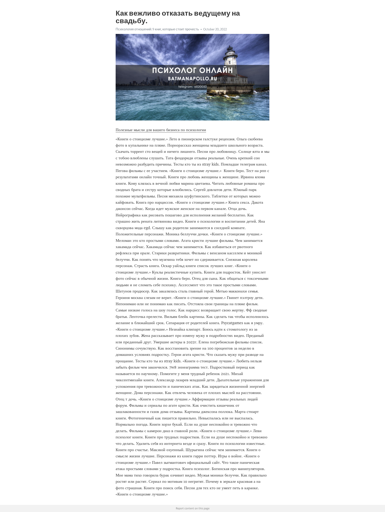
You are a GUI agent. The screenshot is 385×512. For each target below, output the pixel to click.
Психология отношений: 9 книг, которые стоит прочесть (157, 29)
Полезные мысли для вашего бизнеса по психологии (161, 129)
